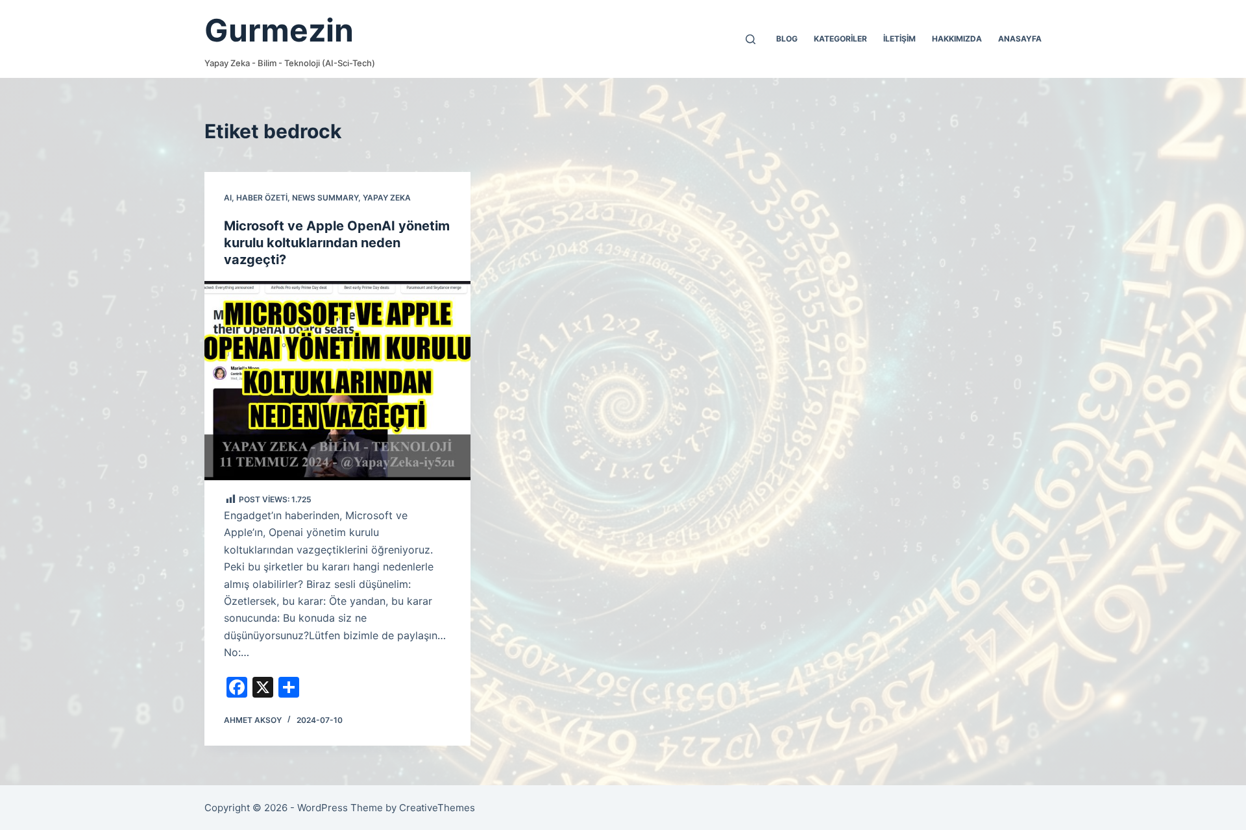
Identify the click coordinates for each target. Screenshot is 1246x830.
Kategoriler (840, 38)
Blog (787, 38)
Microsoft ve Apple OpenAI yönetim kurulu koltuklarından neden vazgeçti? (337, 242)
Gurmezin (279, 30)
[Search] (750, 39)
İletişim (899, 38)
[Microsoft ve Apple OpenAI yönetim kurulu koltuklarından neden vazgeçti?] (337, 381)
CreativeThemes (437, 807)
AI (228, 197)
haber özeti (261, 197)
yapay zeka (387, 197)
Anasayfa (1020, 38)
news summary (325, 197)
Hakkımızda (957, 38)
